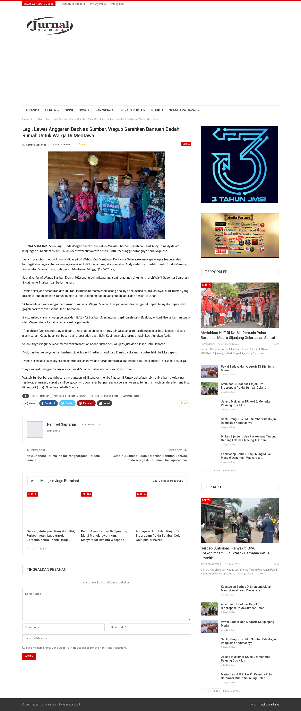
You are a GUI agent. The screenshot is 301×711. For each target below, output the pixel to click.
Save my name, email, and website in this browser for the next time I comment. (76, 647)
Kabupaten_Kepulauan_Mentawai (70, 396)
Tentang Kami (117, 4)
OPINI (69, 110)
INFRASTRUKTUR (132, 110)
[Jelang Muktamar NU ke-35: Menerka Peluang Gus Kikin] (209, 406)
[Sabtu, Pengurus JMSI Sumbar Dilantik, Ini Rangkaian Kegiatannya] (209, 423)
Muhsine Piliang (270, 704)
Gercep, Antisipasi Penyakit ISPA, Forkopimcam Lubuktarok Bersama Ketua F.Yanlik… (235, 553)
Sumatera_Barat (131, 396)
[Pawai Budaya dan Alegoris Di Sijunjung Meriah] (209, 371)
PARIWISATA (104, 110)
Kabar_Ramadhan (40, 396)
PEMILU (157, 110)
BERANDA (32, 110)
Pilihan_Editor (111, 396)
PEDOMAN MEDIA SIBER (73, 4)
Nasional (95, 396)
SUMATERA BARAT (183, 110)
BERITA (50, 110)
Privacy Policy (98, 4)
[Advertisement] (150, 70)
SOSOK (84, 110)
